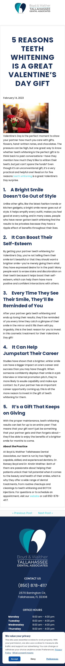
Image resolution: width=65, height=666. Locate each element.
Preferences (52, 659)
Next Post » (45, 513)
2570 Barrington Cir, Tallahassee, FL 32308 (32, 595)
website (34, 496)
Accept (14, 659)
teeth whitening (22, 176)
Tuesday (14, 621)
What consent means (22, 653)
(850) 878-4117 (32, 586)
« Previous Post (22, 513)
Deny (33, 659)
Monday (13, 617)
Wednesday (16, 625)
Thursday (14, 629)
